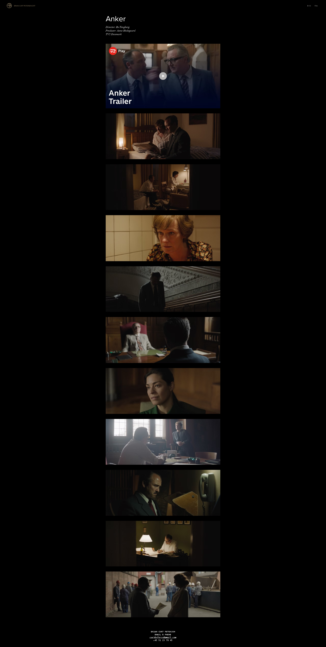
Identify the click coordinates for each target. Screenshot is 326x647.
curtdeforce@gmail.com (163, 637)
